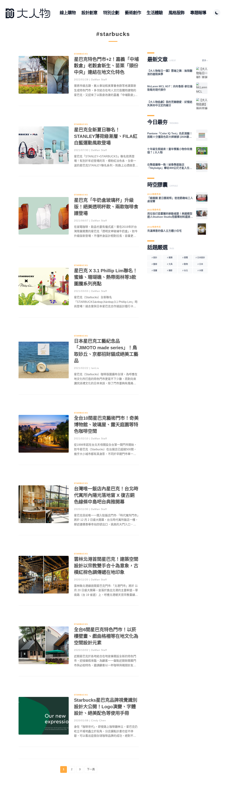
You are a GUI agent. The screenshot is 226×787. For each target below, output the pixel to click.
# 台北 (185, 270)
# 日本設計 (200, 257)
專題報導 (198, 12)
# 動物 (185, 264)
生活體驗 (155, 12)
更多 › (204, 60)
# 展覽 (185, 257)
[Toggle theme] (216, 12)
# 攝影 (170, 270)
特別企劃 (111, 12)
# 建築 (170, 257)
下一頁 (91, 769)
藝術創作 (133, 12)
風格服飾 (176, 12)
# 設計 (154, 257)
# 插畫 (154, 270)
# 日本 (200, 264)
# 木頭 (200, 270)
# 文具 (170, 264)
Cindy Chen (98, 720)
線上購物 (68, 12)
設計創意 (89, 12)
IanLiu (95, 368)
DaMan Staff (99, 79)
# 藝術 (154, 264)
